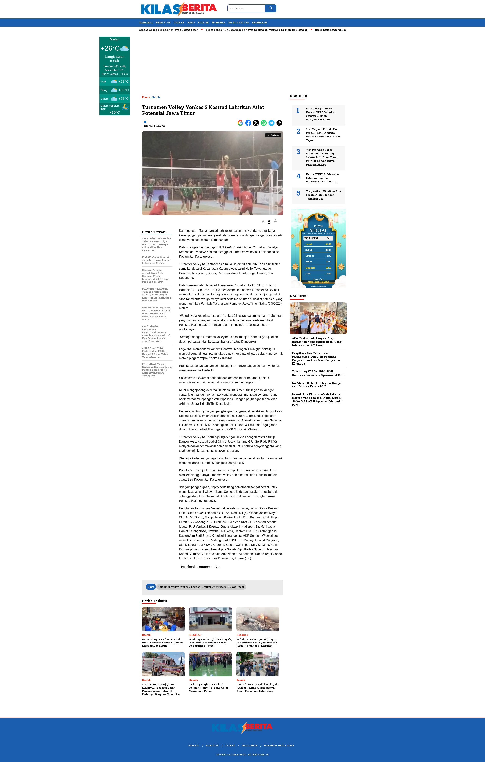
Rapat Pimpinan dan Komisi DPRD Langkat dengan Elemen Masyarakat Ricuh (321, 114)
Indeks (230, 745)
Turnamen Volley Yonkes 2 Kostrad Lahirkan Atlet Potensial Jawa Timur (201, 586)
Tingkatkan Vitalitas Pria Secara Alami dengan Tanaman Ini (323, 194)
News (191, 22)
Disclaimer (249, 745)
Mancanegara (238, 22)
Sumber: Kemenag (318, 286)
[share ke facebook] (249, 125)
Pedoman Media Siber (279, 745)
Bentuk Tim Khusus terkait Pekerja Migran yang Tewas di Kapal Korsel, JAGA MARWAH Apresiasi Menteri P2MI (317, 400)
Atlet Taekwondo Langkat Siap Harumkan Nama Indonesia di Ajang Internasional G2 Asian (317, 341)
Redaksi (193, 745)
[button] (263, 221)
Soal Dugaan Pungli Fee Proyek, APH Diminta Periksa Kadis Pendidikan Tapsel (323, 134)
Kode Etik (212, 745)
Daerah (179, 22)
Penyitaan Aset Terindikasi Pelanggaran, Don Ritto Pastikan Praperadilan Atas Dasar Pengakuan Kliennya (316, 358)
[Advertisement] (242, 62)
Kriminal (146, 22)
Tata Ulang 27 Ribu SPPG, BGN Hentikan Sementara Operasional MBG (318, 373)
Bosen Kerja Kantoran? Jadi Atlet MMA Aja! (320, 29)
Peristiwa (163, 22)
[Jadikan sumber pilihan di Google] (241, 125)
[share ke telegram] (272, 125)
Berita (156, 97)
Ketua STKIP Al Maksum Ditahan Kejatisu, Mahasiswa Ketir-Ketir (322, 177)
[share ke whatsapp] (264, 125)
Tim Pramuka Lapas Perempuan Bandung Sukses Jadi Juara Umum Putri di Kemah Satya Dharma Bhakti (322, 157)
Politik (203, 22)
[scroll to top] (467, 756)
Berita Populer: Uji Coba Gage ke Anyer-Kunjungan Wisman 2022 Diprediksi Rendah (235, 29)
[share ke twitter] (257, 125)
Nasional (218, 22)
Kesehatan (259, 22)
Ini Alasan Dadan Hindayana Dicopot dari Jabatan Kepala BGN (317, 384)
